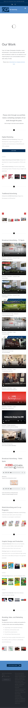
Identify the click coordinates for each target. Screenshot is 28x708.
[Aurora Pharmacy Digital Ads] (10, 176)
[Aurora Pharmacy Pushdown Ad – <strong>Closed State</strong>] (17, 176)
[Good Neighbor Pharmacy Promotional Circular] (17, 523)
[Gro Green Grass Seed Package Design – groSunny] (17, 582)
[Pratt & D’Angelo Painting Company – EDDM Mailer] (23, 565)
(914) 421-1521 (6, 676)
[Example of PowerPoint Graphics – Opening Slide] (17, 648)
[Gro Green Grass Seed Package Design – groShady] (23, 582)
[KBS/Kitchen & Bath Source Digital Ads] (4, 176)
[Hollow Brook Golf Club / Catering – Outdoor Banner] (23, 600)
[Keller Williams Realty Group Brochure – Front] (17, 565)
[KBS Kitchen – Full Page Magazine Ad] (4, 220)
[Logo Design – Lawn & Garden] (10, 648)
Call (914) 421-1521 (20, 1)
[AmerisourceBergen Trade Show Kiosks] (17, 600)
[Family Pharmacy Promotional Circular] (23, 523)
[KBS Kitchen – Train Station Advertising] (10, 220)
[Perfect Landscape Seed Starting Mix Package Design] (4, 581)
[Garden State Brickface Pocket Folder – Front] (4, 565)
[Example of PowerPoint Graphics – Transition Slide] (23, 648)
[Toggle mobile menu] (25, 8)
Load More (13, 150)
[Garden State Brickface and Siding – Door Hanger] (10, 565)
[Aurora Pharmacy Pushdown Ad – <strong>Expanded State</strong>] (23, 176)
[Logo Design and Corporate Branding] (4, 648)
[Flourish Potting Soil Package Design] (10, 581)
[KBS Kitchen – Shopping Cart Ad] (23, 219)
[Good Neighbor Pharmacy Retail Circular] (10, 523)
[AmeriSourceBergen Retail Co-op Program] (4, 523)
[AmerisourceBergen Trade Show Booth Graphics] (4, 600)
